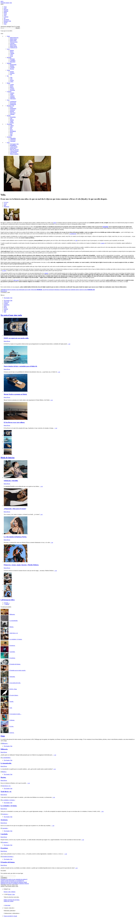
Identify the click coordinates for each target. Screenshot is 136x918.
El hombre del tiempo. (15, 664)
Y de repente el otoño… (15, 714)
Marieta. (12, 626)
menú (2, 4)
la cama (4, 270)
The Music (6, 19)
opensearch (3, 26)
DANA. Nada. (13, 689)
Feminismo (6, 304)
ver (69, 344)
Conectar (6, 16)
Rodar (5, 12)
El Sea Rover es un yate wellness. (14, 422)
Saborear (6, 11)
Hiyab (5, 307)
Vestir (5, 6)
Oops (2, 2)
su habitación (73, 233)
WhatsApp (6, 206)
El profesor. (12, 658)
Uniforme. (12, 720)
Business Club (7, 21)
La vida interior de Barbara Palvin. (15, 537)
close (2, 33)
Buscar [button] (17, 28)
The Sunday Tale (7, 2)
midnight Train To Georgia (13, 26)
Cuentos (6, 303)
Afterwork (6, 302)
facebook (6, 202)
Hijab (5, 306)
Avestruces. (12, 645)
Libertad (6, 309)
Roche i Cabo (11, 894)
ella (76, 240)
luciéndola (105, 226)
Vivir (5, 15)
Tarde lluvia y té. (14, 633)
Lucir (5, 8)
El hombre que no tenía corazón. (18, 670)
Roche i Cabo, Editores (9, 891)
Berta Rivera (7, 341)
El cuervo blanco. (14, 695)
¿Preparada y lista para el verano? (15, 508)
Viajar (5, 14)
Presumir (6, 9)
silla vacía (16, 280)
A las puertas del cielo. (15, 682)
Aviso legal (7, 905)
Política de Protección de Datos (11, 899)
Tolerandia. (12, 676)
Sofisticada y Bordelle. (11, 480)
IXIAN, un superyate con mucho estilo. (16, 338)
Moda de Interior (8, 458)
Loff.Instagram (8, 600)
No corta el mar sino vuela (11, 315)
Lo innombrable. (14, 620)
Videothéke (13, 138)
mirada (46, 273)
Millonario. (12, 614)
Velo (5, 311)
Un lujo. (12, 726)
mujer (54, 222)
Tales (5, 310)
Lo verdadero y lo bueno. (16, 639)
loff (2, 1)
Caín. (11, 707)
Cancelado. (12, 651)
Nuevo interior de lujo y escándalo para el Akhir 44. (20, 366)
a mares (102, 243)
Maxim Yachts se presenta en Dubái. (15, 394)
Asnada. (11, 701)
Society (5, 22)
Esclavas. (12, 732)
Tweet (5, 203)
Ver (5, 18)
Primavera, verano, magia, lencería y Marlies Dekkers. (21, 565)
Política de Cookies (8, 901)
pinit (5, 205)
